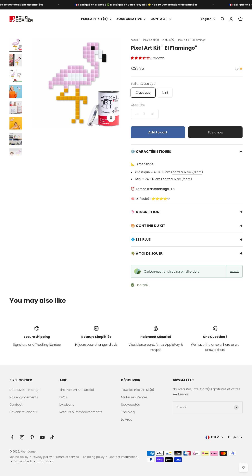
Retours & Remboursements (80, 412)
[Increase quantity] (152, 114)
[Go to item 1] (15, 45)
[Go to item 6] (15, 124)
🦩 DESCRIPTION (145, 212)
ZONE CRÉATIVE (129, 19)
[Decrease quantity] (136, 114)
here (226, 344)
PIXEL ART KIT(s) (94, 19)
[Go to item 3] (15, 76)
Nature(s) (169, 40)
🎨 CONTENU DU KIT (148, 225)
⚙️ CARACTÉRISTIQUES (151, 151)
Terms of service (67, 457)
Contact (15, 404)
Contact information (123, 457)
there (221, 349)
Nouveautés (130, 404)
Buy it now (215, 132)
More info (234, 271)
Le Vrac (126, 419)
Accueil (135, 40)
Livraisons (66, 404)
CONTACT (158, 19)
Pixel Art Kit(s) (151, 40)
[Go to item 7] (15, 139)
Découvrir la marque (25, 390)
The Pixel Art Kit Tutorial (76, 390)
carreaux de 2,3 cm (187, 172)
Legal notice (45, 461)
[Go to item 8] (15, 155)
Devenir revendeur (23, 412)
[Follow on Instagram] (22, 437)
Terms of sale (23, 461)
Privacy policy (42, 457)
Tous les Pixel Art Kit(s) (137, 390)
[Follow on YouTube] (42, 437)
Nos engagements (23, 397)
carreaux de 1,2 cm (176, 179)
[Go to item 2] (15, 61)
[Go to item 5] (15, 108)
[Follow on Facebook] (12, 437)
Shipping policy (94, 457)
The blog (128, 412)
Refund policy (18, 457)
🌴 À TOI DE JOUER (147, 253)
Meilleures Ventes (134, 397)
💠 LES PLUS (141, 239)
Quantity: (138, 104)
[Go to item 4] (15, 92)
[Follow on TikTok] (52, 437)
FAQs (63, 397)
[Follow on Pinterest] (32, 437)
